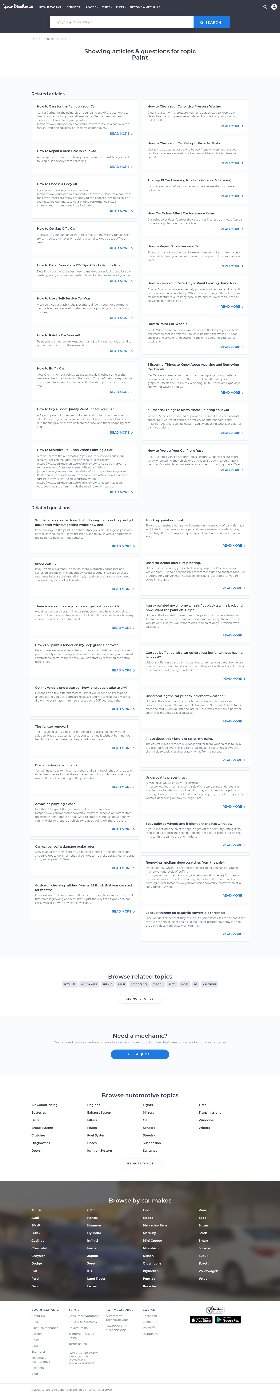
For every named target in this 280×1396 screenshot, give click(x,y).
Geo (34, 1286)
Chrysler (38, 1256)
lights (148, 1105)
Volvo (203, 1279)
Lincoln (148, 1210)
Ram (202, 1210)
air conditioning (44, 1105)
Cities (35, 1340)
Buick (36, 1233)
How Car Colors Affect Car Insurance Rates (181, 213)
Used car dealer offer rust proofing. (173, 563)
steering (149, 1135)
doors (36, 1150)
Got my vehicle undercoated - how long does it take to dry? (81, 688)
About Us (38, 1316)
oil (145, 1120)
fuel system (96, 1135)
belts (35, 1120)
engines (93, 1105)
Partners (37, 1368)
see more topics (140, 999)
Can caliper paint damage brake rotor (64, 846)
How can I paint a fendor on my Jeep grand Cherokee (76, 645)
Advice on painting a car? (55, 804)
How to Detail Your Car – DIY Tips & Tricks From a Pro (78, 265)
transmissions (210, 1112)
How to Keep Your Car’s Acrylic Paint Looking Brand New (192, 283)
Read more (120, 133)
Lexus (92, 1286)
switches (150, 1150)
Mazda (148, 1218)
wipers (204, 1128)
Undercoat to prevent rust (166, 777)
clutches (38, 1135)
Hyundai (94, 1233)
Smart (203, 1240)
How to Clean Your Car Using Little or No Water (185, 143)
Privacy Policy (78, 1328)
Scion (203, 1233)
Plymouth (151, 1271)
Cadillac (37, 1240)
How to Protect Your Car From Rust (175, 450)
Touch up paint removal (164, 520)
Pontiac (149, 1279)
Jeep (91, 1263)
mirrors (148, 1112)
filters (92, 1120)
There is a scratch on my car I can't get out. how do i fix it (79, 606)
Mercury (149, 1233)
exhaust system (99, 1112)
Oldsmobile (152, 1263)
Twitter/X (149, 1328)
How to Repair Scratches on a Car (174, 246)
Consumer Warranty (83, 1316)
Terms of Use (78, 1344)
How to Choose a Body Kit (57, 184)
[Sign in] (274, 7)
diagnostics (40, 1143)
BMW (35, 1225)
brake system (42, 1128)
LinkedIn (149, 1322)
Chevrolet (39, 1248)
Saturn (204, 1225)
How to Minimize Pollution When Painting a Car (75, 450)
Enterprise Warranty (83, 1322)
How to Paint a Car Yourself (58, 335)
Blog (34, 1373)
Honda (92, 1218)
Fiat (34, 1271)
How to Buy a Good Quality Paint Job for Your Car (75, 409)
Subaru (204, 1248)
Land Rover (96, 1279)
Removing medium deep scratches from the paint (185, 862)
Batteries (38, 1112)
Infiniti (92, 1240)
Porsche (149, 1286)
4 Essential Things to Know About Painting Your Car (188, 410)
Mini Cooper (152, 1240)
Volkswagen (208, 1271)
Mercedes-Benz (155, 1225)
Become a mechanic (145, 7)
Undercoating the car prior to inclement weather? (185, 696)
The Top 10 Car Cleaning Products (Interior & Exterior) (189, 180)
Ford (35, 1279)
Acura (36, 1210)
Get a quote (140, 1054)
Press (35, 1322)
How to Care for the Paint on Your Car (66, 106)
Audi (35, 1218)
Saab (202, 1218)
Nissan (148, 1256)
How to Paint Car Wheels (167, 324)
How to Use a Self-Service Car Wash (65, 298)
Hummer (94, 1225)
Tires (202, 1105)
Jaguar (92, 1256)
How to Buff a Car (51, 368)
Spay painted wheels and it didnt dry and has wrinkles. (189, 824)
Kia (89, 1271)
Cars (34, 1345)
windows (206, 1120)
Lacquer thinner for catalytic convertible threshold (185, 913)
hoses (92, 1143)
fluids (92, 1128)
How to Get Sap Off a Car (56, 228)
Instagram (150, 1333)
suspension (152, 1143)
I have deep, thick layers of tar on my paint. (179, 739)
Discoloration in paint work (56, 765)
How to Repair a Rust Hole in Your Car (66, 151)
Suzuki (204, 1256)
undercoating (46, 563)
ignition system (99, 1150)
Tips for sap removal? (51, 726)
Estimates (38, 1351)
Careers (36, 1333)
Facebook (150, 1316)
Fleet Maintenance (44, 1328)
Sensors (149, 1128)
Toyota (204, 1263)
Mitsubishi (151, 1248)
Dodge (36, 1263)
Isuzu (91, 1248)
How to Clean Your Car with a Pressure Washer (184, 106)
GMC (91, 1210)
